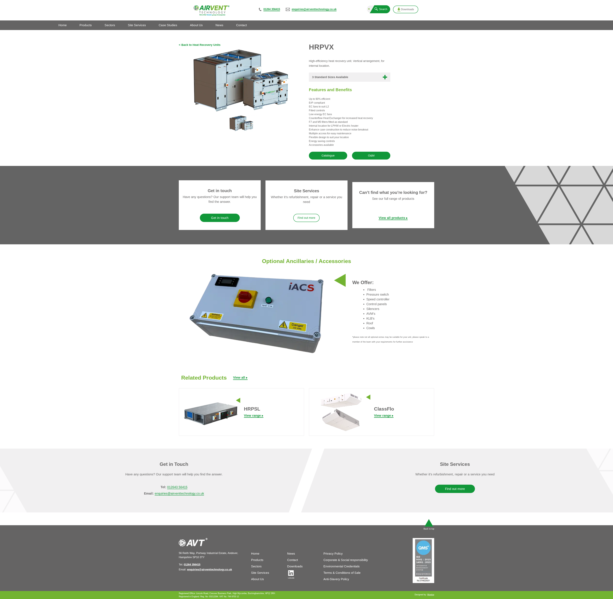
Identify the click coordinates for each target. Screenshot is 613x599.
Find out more (306, 217)
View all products (392, 218)
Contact (292, 560)
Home (255, 553)
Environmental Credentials (341, 566)
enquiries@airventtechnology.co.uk (314, 9)
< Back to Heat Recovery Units (199, 44)
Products (257, 560)
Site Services (260, 572)
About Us (257, 579)
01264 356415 (271, 9)
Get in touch (219, 218)
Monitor (430, 594)
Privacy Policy (333, 553)
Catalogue (328, 155)
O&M (371, 155)
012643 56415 (177, 487)
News (291, 553)
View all (239, 377)
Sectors (256, 566)
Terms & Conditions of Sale (342, 572)
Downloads (407, 9)
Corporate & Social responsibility (345, 560)
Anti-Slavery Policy (336, 579)
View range (253, 415)
